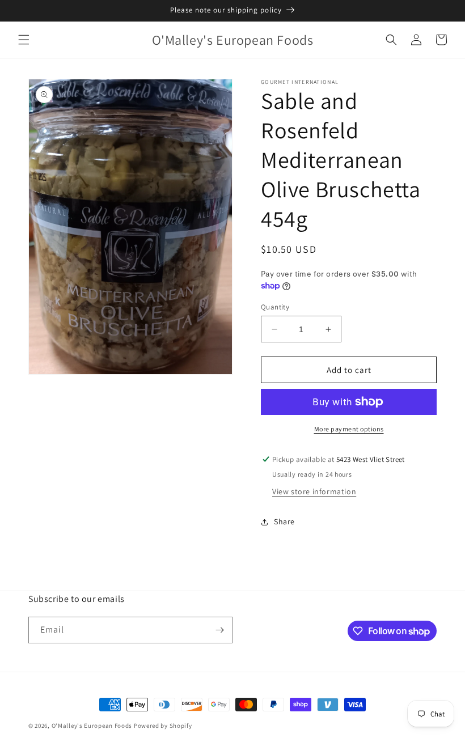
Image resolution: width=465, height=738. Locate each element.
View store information (314, 491)
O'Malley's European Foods (92, 725)
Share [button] (284, 521)
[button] (23, 39)
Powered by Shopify (163, 725)
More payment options (349, 429)
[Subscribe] (219, 630)
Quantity (275, 307)
